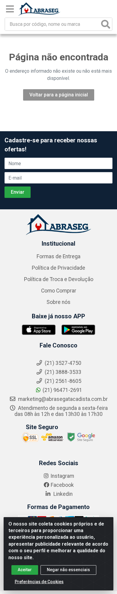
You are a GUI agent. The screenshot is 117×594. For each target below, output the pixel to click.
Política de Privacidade (58, 268)
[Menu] (9, 9)
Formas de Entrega (58, 256)
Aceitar (25, 569)
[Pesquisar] (105, 24)
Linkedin (62, 494)
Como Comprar (58, 291)
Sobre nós (58, 302)
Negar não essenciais (68, 569)
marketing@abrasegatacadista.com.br (62, 399)
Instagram (62, 476)
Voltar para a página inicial (58, 95)
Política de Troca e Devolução (58, 279)
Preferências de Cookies (39, 581)
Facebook (62, 485)
